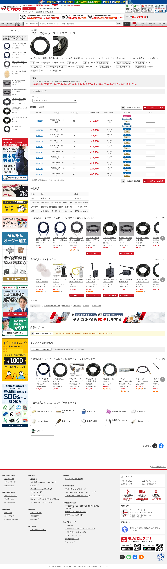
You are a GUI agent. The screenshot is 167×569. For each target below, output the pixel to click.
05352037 (39, 174)
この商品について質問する (41, 349)
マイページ (27, 12)
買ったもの (152, 23)
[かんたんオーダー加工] (15, 282)
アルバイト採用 (36, 513)
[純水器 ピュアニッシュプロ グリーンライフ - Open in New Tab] (60, 270)
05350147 (39, 121)
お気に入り (162, 23)
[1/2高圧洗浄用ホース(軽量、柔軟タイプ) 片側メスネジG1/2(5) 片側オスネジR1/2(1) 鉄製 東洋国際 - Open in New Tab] (93, 370)
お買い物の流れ (126, 481)
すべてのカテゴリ (30, 23)
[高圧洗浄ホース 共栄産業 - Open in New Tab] (110, 370)
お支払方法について (149, 481)
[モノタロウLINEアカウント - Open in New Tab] (128, 559)
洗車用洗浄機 (96, 306)
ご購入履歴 (49, 12)
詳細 (118, 23)
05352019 (39, 163)
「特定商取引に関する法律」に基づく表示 (80, 529)
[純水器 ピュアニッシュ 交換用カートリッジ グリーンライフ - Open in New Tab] (43, 270)
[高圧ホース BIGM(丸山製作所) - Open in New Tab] (143, 370)
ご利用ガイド (129, 476)
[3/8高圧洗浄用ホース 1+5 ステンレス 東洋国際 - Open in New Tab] (143, 270)
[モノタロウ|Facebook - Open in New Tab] (135, 559)
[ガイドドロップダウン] (147, 10)
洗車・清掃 (77, 306)
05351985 (39, 147)
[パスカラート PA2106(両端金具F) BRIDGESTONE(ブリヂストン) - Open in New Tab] (126, 370)
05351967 (39, 136)
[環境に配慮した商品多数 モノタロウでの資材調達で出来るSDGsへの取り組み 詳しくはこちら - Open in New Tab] (15, 426)
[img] (11, 8)
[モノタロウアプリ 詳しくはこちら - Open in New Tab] (142, 539)
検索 (126, 24)
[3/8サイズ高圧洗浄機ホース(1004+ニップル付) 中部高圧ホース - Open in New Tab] (76, 229)
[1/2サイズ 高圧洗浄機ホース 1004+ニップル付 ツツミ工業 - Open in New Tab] (43, 229)
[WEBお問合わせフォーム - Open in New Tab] (129, 8)
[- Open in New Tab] (128, 495)
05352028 (39, 169)
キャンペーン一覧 (10, 496)
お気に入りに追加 (133, 107)
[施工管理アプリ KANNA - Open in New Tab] (15, 316)
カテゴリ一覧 (9, 479)
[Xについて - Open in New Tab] (122, 559)
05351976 (39, 141)
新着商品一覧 (9, 485)
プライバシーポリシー (73, 535)
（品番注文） (18, 24)
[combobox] (77, 24)
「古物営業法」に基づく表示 (75, 532)
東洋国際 (33, 30)
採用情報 (31, 509)
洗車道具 (86, 306)
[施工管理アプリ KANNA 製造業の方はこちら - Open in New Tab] (15, 335)
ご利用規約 (69, 525)
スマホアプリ (9, 516)
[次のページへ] (162, 238)
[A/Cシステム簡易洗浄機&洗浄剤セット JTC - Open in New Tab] (76, 270)
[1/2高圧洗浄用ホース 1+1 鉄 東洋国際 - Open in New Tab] (60, 370)
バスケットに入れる (156, 107)
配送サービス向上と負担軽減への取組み (44, 499)
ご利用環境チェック (72, 539)
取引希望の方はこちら (38, 530)
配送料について (126, 484)
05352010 (39, 158)
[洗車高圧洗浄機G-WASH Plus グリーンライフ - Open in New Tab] (126, 270)
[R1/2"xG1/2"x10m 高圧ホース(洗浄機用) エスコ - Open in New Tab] (126, 229)
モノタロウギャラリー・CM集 (41, 502)
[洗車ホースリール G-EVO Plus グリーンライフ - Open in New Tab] (93, 270)
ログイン (29, 8)
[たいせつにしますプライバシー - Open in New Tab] (160, 557)
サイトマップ (70, 542)
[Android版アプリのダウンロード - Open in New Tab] (153, 548)
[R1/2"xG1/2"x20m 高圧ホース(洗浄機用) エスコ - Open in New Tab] (93, 229)
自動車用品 (66, 306)
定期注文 (39, 12)
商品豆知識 (8, 513)
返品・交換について (149, 484)
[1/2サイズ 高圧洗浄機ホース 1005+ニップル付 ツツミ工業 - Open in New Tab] (60, 229)
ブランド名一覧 (10, 482)
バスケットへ (95, 253)
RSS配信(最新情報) (11, 519)
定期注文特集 (9, 499)
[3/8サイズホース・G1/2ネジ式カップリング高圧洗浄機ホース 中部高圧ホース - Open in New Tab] (76, 370)
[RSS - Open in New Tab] (141, 559)
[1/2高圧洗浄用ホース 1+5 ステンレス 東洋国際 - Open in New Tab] (110, 229)
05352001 (39, 152)
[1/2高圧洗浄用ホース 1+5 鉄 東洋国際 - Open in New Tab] (143, 229)
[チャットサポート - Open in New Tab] (137, 8)
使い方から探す (10, 502)
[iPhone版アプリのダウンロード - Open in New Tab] (131, 548)
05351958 (39, 130)
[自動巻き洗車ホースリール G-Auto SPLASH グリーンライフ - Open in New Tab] (110, 270)
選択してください (40, 101)
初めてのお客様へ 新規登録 (51, 8)
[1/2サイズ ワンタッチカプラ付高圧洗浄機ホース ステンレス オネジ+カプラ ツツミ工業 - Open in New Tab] (43, 370)
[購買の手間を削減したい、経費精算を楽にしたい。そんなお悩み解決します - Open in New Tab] (97, 317)
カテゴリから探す (6, 23)
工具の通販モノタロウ (52, 306)
